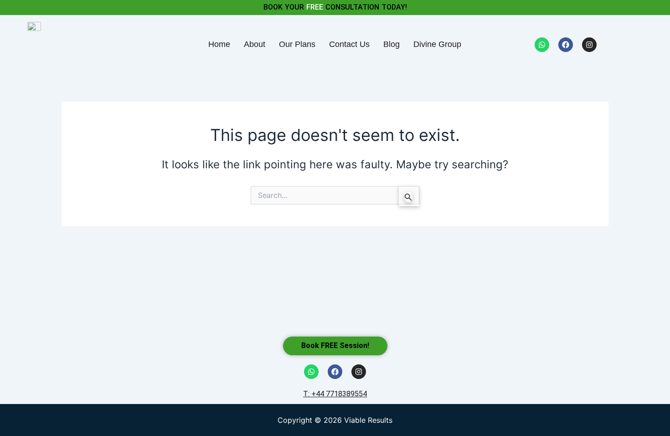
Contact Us (349, 44)
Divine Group (437, 44)
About (254, 44)
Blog (391, 44)
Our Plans (297, 44)
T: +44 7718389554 (335, 393)
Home (219, 44)
